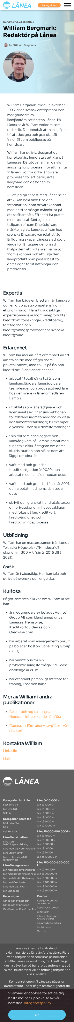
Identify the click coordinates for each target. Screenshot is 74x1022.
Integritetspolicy (37, 1003)
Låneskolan (43, 911)
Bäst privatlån (10, 823)
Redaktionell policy (48, 907)
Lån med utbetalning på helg (19, 873)
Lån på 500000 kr (47, 886)
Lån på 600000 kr (47, 890)
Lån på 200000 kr (47, 873)
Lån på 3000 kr (45, 813)
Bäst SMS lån (10, 804)
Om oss (42, 896)
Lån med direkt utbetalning (18, 878)
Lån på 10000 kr (46, 825)
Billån (6, 827)
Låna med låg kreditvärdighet (20, 848)
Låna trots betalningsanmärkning (16, 843)
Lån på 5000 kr (45, 821)
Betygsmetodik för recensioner (47, 902)
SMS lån (7, 813)
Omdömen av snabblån (16, 900)
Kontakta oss (44, 927)
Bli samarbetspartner (49, 923)
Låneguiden (49, 5)
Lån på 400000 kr (47, 882)
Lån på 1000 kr (45, 804)
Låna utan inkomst (13, 852)
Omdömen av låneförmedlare (19, 909)
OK (37, 1015)
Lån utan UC (10, 809)
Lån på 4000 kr (45, 817)
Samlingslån (10, 831)
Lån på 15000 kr (46, 835)
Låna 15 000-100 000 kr (53, 831)
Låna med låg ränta (13, 886)
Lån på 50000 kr (46, 852)
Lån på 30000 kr (46, 844)
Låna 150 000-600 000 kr (53, 864)
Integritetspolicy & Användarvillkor (47, 917)
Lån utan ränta (11, 890)
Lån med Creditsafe (14, 882)
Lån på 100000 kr (47, 856)
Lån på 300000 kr (47, 878)
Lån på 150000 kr (47, 869)
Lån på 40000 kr (46, 848)
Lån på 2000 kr (45, 809)
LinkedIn (10, 751)
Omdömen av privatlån (16, 904)
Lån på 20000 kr (46, 840)
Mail (6, 759)
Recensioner (11, 896)
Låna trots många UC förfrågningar (15, 858)
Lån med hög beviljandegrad (19, 869)
